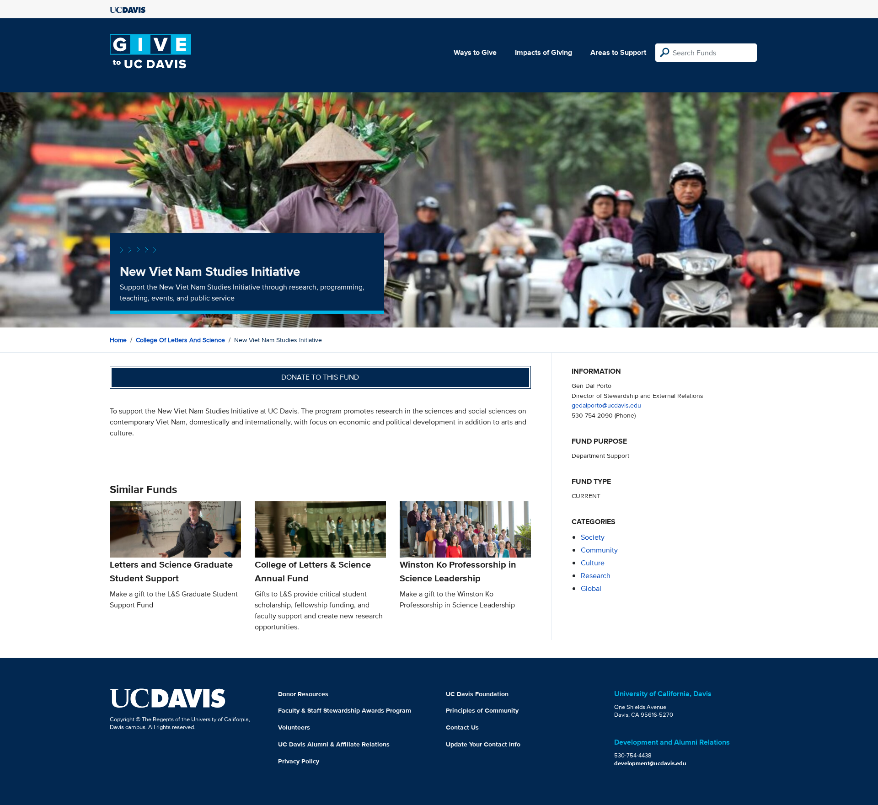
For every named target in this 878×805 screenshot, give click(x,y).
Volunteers (294, 727)
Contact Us (462, 727)
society (593, 537)
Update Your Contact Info (483, 744)
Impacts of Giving (543, 52)
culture (593, 563)
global (591, 588)
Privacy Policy (298, 761)
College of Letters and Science (180, 339)
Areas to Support (618, 52)
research (595, 575)
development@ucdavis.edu (650, 763)
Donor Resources (303, 693)
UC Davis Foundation (477, 693)
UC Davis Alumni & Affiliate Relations (334, 744)
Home (118, 339)
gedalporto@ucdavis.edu (606, 405)
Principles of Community (482, 710)
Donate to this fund (320, 377)
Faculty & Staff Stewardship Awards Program (344, 710)
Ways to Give (475, 52)
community (599, 550)
